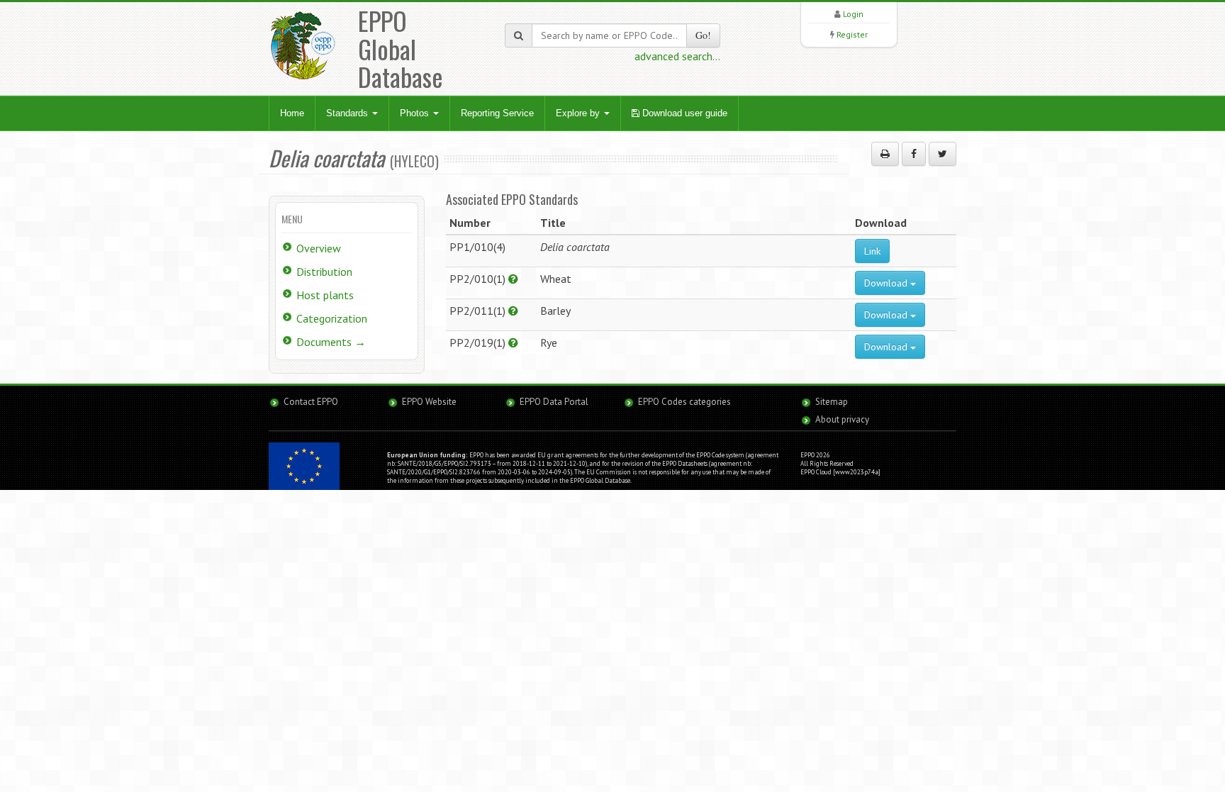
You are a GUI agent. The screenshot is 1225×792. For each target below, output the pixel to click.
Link (872, 251)
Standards (348, 113)
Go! (703, 35)
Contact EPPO (311, 402)
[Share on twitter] (942, 154)
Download (887, 283)
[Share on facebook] (914, 154)
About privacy (842, 419)
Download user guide (683, 113)
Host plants (325, 295)
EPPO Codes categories (684, 402)
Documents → (331, 342)
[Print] (885, 154)
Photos (416, 113)
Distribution (324, 271)
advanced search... (677, 56)
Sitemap (831, 402)
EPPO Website (429, 402)
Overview (318, 248)
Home (292, 113)
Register (852, 34)
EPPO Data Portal (554, 402)
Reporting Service (497, 113)
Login (853, 14)
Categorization (331, 318)
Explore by (579, 113)
